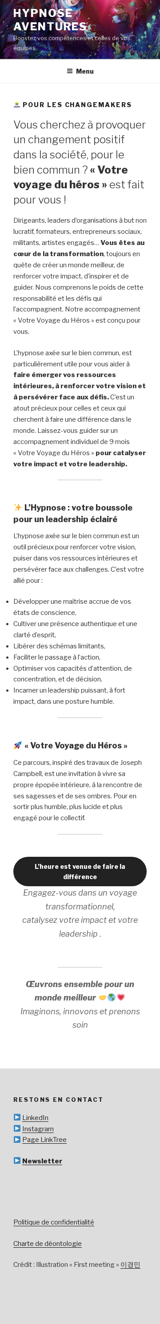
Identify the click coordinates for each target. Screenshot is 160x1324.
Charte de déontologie (47, 1244)
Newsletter (42, 1161)
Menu (85, 71)
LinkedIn (35, 1118)
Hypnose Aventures (50, 20)
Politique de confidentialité (53, 1222)
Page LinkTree (44, 1140)
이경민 (130, 1265)
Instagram (38, 1129)
